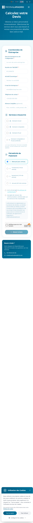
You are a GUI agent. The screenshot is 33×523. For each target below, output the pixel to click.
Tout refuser (24, 513)
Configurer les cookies (17, 518)
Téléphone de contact (12, 94)
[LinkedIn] (27, 2)
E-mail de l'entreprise (12, 85)
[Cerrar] (30, 490)
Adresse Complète (13, 103)
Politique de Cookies (8, 509)
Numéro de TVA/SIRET (12, 67)
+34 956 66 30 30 (11, 253)
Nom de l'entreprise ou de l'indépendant (12, 57)
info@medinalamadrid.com (14, 255)
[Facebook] (30, 2)
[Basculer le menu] (29, 7)
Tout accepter (10, 513)
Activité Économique (11, 76)
